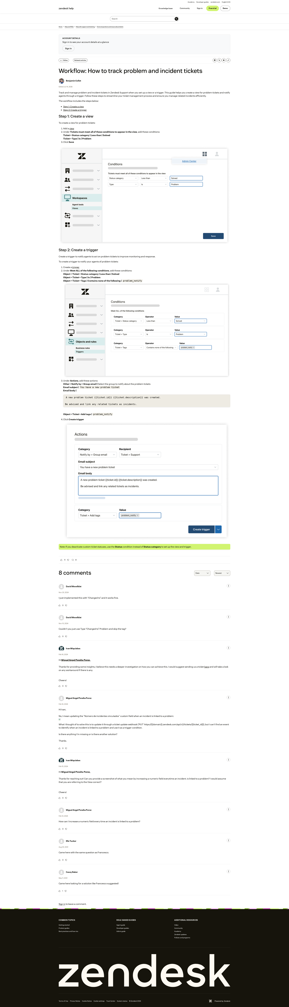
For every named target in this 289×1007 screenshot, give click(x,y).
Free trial (212, 8)
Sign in (200, 8)
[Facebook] (224, 60)
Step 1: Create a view (73, 106)
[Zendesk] (144, 970)
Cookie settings (99, 1001)
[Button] (61, 560)
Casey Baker (72, 872)
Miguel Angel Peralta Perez (78, 698)
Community (185, 8)
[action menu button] (228, 586)
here (206, 666)
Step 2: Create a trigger (75, 110)
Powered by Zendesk (222, 1001)
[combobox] (202, 573)
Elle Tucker (71, 841)
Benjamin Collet (73, 80)
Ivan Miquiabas (73, 648)
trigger (75, 267)
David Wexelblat (73, 586)
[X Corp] (219, 60)
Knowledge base (166, 8)
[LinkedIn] (215, 60)
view (71, 128)
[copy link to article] (228, 60)
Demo (225, 8)
